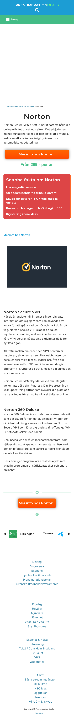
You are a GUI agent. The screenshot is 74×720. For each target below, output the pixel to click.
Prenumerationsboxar (37, 579)
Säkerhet (37, 617)
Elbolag (37, 604)
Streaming (37, 644)
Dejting (37, 562)
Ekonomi (37, 570)
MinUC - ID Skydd (40, 701)
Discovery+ (37, 566)
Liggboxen (40, 692)
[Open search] (37, 10)
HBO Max (40, 688)
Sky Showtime (37, 626)
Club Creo (40, 684)
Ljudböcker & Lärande (37, 575)
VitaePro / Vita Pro (37, 622)
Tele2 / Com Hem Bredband (37, 648)
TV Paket (37, 653)
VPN (37, 657)
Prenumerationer (15, 106)
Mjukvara (29, 106)
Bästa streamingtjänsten (40, 679)
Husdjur (37, 608)
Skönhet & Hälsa (37, 639)
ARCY (40, 675)
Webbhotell (37, 661)
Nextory (40, 697)
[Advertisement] (37, 63)
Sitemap (39, 713)
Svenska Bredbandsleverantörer (37, 584)
